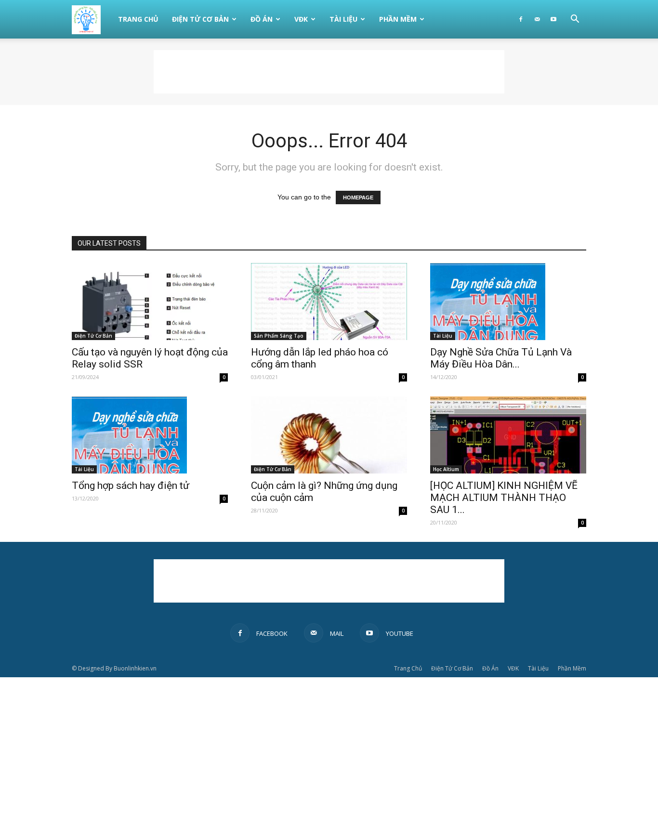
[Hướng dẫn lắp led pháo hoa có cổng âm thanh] (329, 301)
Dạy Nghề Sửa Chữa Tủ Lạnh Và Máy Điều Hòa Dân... (501, 358)
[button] (574, 20)
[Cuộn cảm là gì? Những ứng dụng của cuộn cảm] (329, 434)
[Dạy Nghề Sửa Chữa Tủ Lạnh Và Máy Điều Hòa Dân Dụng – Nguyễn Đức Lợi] (508, 301)
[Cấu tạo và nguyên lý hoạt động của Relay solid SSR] (150, 301)
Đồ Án (261, 19)
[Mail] (537, 19)
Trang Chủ (138, 19)
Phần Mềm (398, 19)
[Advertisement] (329, 71)
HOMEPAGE (358, 197)
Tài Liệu (343, 19)
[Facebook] (520, 19)
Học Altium (446, 469)
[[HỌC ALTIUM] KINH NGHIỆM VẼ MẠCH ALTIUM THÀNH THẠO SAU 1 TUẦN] (508, 434)
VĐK (301, 19)
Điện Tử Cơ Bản (200, 19)
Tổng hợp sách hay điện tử (130, 485)
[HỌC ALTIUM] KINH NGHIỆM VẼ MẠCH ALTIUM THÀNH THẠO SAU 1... (504, 497)
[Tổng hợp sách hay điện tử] (150, 434)
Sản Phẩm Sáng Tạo (278, 335)
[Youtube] (553, 19)
